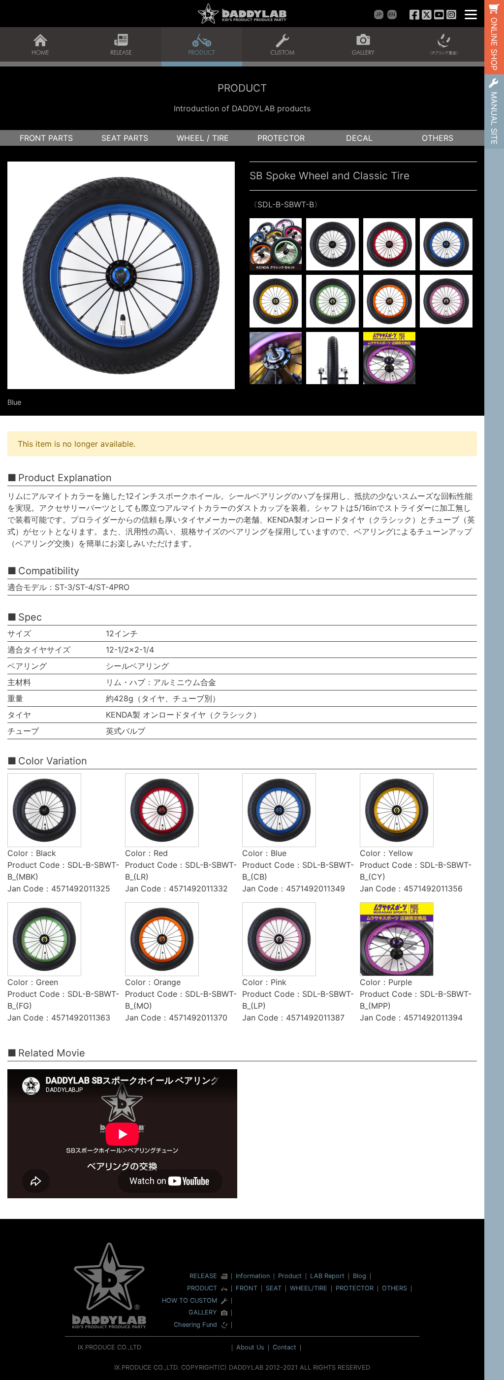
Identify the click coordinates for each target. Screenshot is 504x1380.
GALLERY (203, 1313)
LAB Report (327, 1276)
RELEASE (203, 1276)
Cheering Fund (195, 1325)
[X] (427, 14)
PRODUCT (202, 1288)
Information (253, 1276)
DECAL (359, 138)
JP (379, 14)
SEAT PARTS (124, 138)
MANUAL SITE (494, 118)
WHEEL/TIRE (308, 1288)
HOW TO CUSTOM (189, 1301)
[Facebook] (415, 14)
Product (290, 1276)
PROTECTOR (281, 138)
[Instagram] (451, 14)
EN (391, 14)
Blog (359, 1276)
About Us (250, 1347)
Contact (284, 1347)
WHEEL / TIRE (203, 138)
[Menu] (470, 13)
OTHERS (437, 138)
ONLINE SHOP (494, 43)
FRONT (246, 1288)
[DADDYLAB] (242, 13)
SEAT (274, 1288)
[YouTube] (439, 14)
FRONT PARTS (46, 138)
